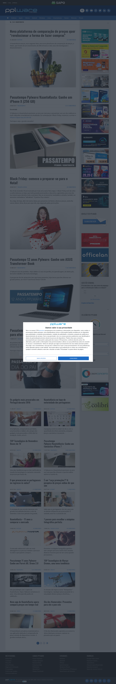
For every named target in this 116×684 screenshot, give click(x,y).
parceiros (41, 330)
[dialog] (58, 342)
